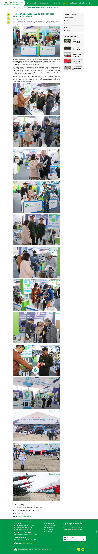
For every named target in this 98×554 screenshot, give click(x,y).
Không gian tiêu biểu (45, 3)
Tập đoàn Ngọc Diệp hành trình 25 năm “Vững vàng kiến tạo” (76, 48)
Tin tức (18, 7)
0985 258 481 (28, 527)
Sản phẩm (57, 3)
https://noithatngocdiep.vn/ (24, 516)
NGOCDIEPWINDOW (49, 529)
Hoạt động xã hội (69, 17)
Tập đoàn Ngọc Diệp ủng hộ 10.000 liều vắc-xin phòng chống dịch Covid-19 (77, 55)
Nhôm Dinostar (48, 531)
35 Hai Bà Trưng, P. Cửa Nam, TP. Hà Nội (24, 525)
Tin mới (66, 21)
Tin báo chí (67, 27)
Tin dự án (66, 24)
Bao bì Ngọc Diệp (48, 527)
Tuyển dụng (73, 3)
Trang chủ (27, 3)
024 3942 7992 (20, 527)
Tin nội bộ (24, 7)
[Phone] (96, 536)
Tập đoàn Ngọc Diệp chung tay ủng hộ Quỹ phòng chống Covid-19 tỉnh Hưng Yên (76, 62)
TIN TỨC (65, 3)
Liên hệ (81, 3)
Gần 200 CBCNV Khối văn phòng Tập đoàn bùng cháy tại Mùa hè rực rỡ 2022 (77, 69)
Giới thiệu (33, 3)
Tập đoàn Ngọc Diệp (49, 525)
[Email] (96, 532)
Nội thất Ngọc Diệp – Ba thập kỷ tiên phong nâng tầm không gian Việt (77, 42)
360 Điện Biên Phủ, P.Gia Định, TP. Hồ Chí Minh (25, 534)
